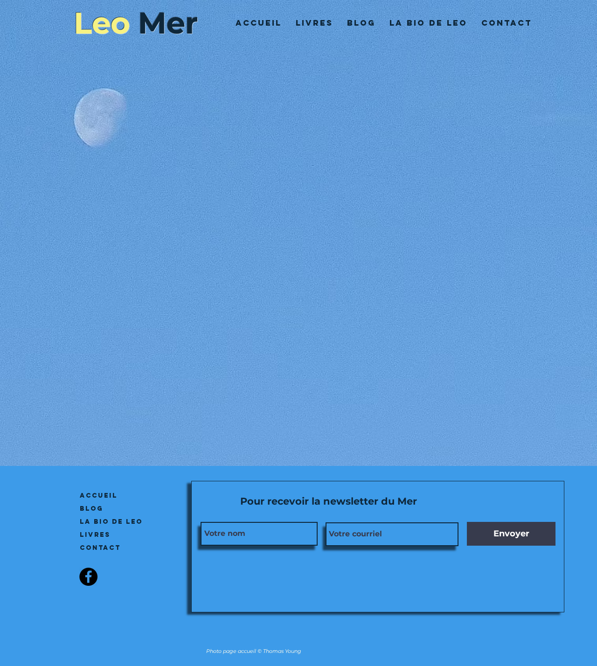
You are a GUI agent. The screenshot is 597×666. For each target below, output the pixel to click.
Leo (102, 23)
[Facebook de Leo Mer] (88, 577)
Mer (168, 23)
